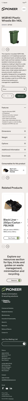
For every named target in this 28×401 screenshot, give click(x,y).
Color (3, 86)
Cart (24, 2)
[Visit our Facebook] (3, 388)
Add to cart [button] (21, 96)
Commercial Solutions (7, 308)
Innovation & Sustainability (9, 318)
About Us (4, 322)
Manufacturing (6, 315)
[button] (24, 9)
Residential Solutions (7, 311)
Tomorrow (11, 398)
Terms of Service (5, 394)
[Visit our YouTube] (7, 388)
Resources (4, 325)
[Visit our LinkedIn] (11, 388)
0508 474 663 (5, 378)
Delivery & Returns (6, 329)
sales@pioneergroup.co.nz (9, 380)
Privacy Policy (5, 393)
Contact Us (5, 332)
